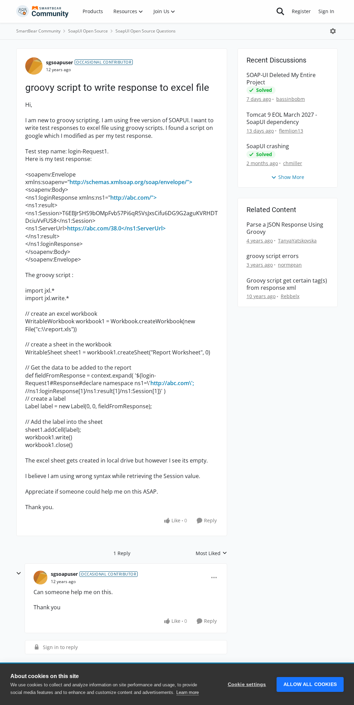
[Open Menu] (333, 31)
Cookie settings (247, 684)
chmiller (292, 163)
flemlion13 (291, 130)
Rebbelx (290, 296)
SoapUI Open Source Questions (145, 31)
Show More (291, 177)
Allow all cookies (310, 684)
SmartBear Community (38, 31)
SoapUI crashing (267, 146)
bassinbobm (290, 99)
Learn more (187, 692)
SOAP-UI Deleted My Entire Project (281, 79)
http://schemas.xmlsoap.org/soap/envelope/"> (130, 182)
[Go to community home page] (42, 11)
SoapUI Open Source (88, 31)
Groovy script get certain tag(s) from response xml (286, 284)
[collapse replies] (19, 573)
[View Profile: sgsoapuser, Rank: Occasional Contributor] (34, 66)
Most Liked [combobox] (211, 553)
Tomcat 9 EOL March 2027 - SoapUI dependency (281, 118)
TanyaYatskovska (297, 240)
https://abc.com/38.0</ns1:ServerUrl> (116, 228)
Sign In (326, 11)
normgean (290, 264)
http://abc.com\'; (172, 383)
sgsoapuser (59, 62)
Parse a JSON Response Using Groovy (284, 228)
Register (301, 11)
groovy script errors (272, 256)
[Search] (280, 11)
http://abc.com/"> (133, 197)
